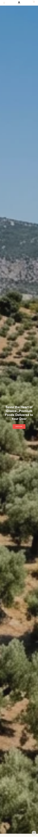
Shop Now (19, 426)
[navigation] (4, 2)
